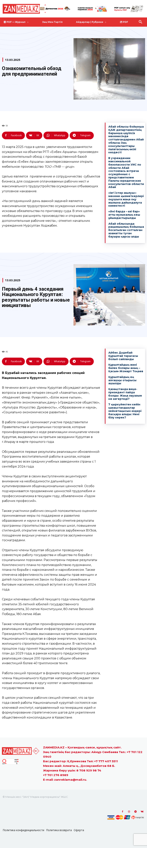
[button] (140, 22)
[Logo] (27, 9)
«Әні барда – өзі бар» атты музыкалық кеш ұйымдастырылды (124, 215)
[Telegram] (135, 811)
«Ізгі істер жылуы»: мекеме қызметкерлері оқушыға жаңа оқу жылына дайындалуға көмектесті (126, 199)
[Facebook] (122, 811)
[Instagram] (129, 811)
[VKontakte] (142, 811)
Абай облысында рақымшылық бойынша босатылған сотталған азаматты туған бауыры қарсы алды (126, 230)
